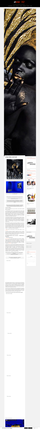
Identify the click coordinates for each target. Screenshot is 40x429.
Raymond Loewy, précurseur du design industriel (30, 226)
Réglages (11, 428)
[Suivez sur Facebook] (27, 175)
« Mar (27, 263)
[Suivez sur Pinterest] (29, 175)
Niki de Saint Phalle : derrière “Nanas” (30, 203)
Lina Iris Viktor (7, 238)
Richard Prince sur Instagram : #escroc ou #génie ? (30, 188)
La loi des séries (29, 214)
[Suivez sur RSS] (30, 175)
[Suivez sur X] (28, 175)
